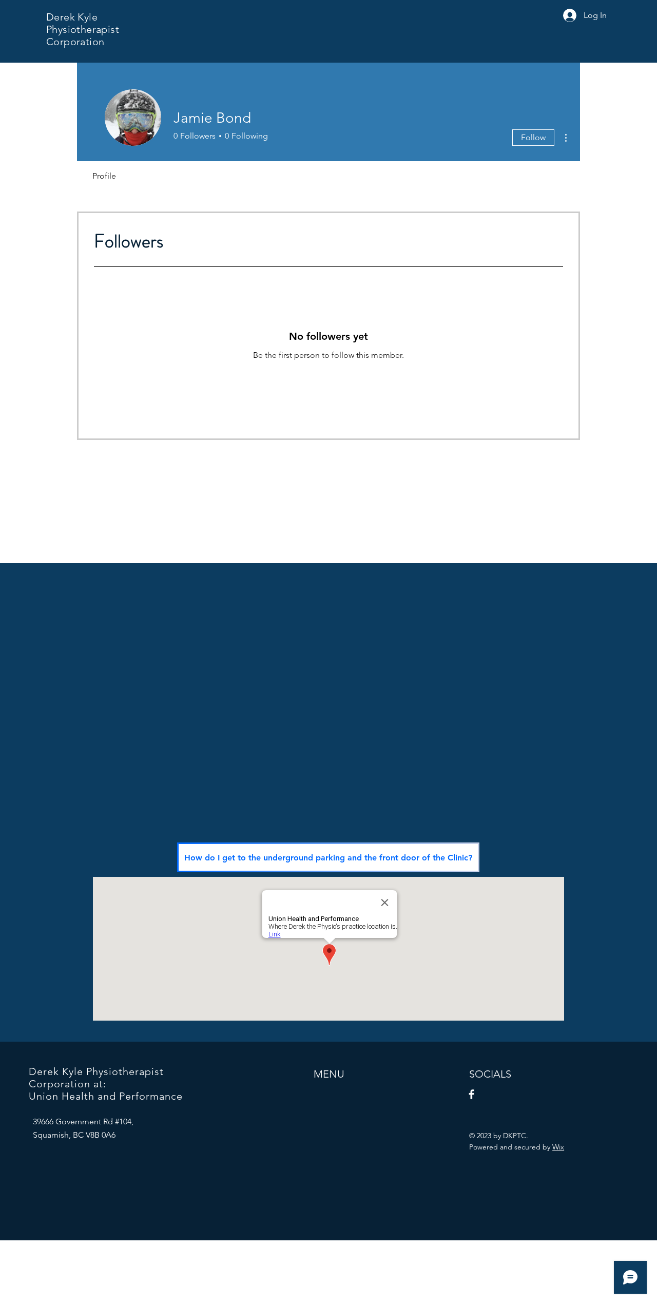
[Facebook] (471, 1094)
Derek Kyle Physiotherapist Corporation (82, 29)
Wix (558, 1147)
